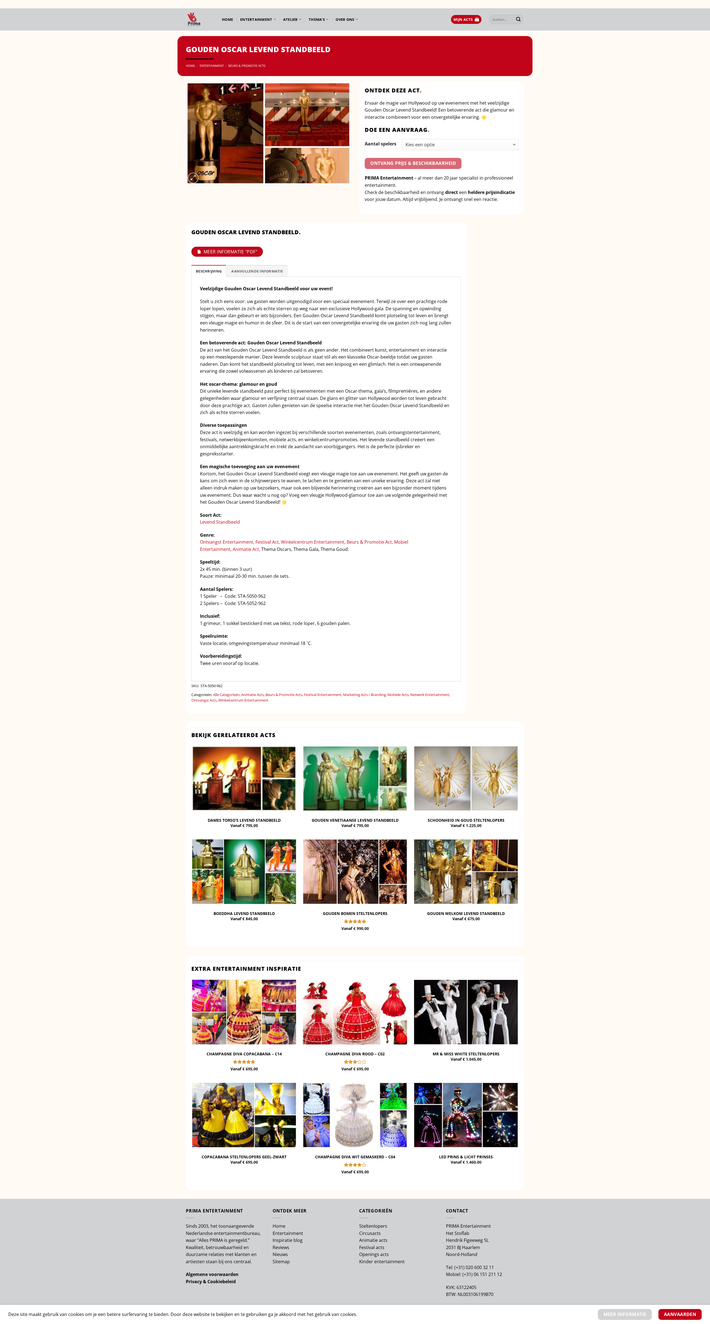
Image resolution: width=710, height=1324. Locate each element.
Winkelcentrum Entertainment (312, 542)
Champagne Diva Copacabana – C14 (244, 1053)
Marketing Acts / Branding (364, 694)
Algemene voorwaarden (212, 1274)
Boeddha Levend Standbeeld (244, 913)
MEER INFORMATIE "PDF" (230, 252)
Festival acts (371, 1247)
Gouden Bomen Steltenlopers (355, 913)
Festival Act (267, 542)
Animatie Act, (246, 549)
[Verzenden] (518, 19)
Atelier (290, 19)
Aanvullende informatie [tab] (257, 271)
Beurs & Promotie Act (369, 542)
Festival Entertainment (322, 694)
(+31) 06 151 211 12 (482, 1274)
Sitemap (281, 1262)
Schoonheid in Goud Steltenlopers (466, 820)
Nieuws (280, 1254)
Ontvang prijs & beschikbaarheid (413, 163)
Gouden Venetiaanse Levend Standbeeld (355, 820)
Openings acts (374, 1254)
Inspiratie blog (288, 1240)
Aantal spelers (380, 144)
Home (227, 19)
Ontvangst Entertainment (226, 542)
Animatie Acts (252, 694)
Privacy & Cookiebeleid (211, 1281)
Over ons (345, 19)
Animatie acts (373, 1240)
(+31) (460, 1267)
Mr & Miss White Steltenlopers (466, 1053)
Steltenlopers (373, 1226)
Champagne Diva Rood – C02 (355, 1053)
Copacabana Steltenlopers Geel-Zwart (244, 1156)
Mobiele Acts (398, 694)
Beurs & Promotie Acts (246, 66)
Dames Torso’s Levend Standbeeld (244, 820)
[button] (466, 19)
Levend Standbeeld (220, 522)
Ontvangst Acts (204, 700)
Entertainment (256, 19)
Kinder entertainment (382, 1262)
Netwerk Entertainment (429, 694)
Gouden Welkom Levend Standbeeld (466, 913)
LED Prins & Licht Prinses (466, 1156)
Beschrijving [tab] (209, 271)
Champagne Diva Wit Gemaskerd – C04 (355, 1156)
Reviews (281, 1247)
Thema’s (317, 19)
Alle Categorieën (226, 694)
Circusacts (370, 1233)
